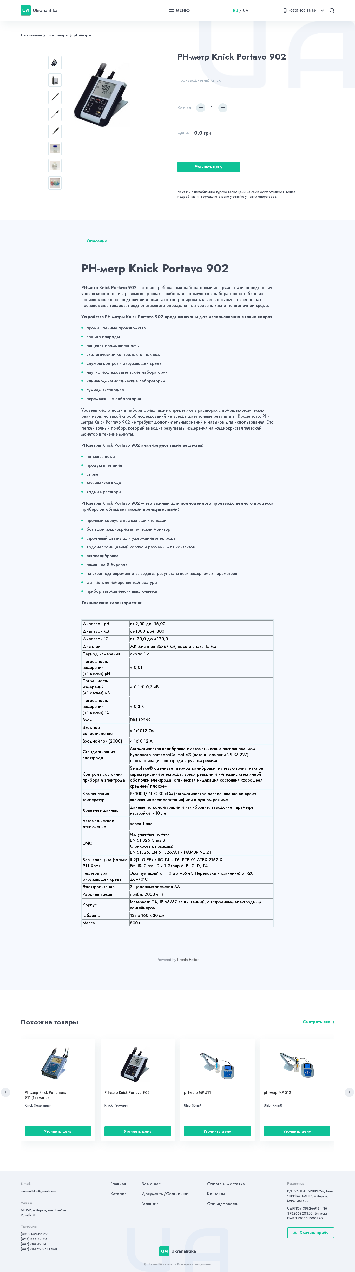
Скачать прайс (314, 1232)
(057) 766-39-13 (33, 1243)
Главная (118, 1184)
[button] (5, 1092)
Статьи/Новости (223, 1204)
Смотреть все (316, 1022)
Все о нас (151, 1184)
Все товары (57, 35)
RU (235, 11)
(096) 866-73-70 (34, 1238)
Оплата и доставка (226, 1184)
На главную (31, 35)
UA (245, 11)
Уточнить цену (208, 167)
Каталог (118, 1194)
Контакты (216, 1194)
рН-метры (82, 35)
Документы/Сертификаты (167, 1194)
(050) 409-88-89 (34, 1233)
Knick (216, 80)
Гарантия (150, 1204)
